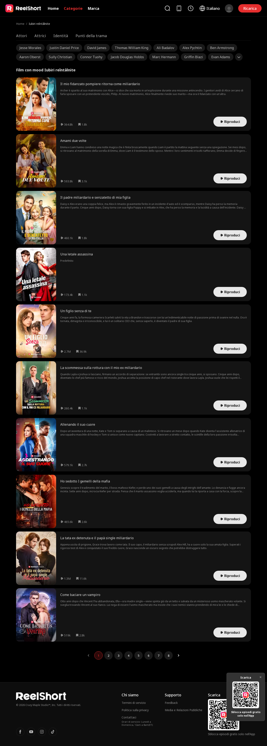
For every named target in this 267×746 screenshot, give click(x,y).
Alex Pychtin (192, 47)
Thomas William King (131, 47)
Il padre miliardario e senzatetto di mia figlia (95, 197)
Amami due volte (73, 140)
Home (53, 8)
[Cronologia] (190, 8)
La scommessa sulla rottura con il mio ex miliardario (101, 367)
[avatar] (229, 8)
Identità (60, 35)
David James (96, 47)
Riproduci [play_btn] (232, 121)
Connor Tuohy (91, 57)
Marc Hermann (164, 57)
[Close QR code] (260, 677)
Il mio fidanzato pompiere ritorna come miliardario (100, 84)
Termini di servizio (134, 703)
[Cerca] (167, 8)
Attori (21, 35)
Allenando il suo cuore (77, 424)
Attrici (40, 35)
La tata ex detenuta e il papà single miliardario (97, 538)
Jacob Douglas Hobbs (127, 57)
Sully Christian (60, 57)
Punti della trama (91, 35)
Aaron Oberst (29, 57)
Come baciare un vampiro (80, 594)
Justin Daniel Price (64, 47)
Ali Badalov (165, 47)
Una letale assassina (76, 254)
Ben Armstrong (222, 47)
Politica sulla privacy (135, 710)
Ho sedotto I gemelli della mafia (85, 481)
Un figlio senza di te (75, 311)
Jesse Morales (30, 47)
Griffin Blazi (193, 57)
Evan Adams (220, 57)
